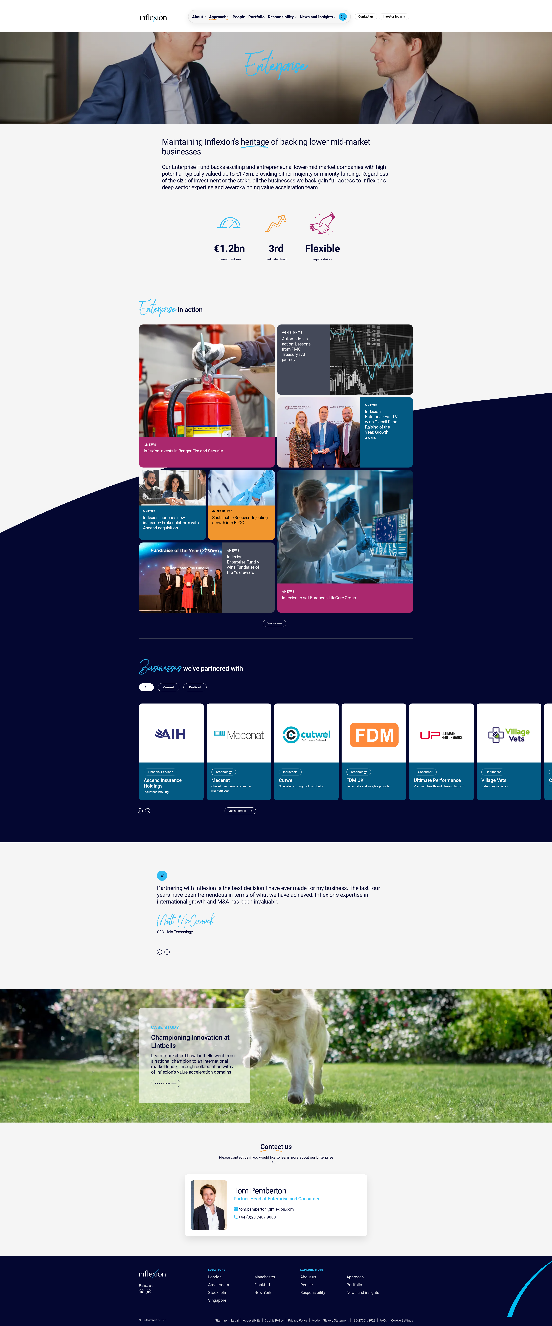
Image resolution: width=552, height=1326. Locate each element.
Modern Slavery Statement (330, 1320)
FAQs (383, 1320)
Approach (218, 17)
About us (308, 1277)
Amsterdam (218, 1284)
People (239, 17)
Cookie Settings (402, 1320)
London (215, 1277)
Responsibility (281, 17)
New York (262, 1292)
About (197, 17)
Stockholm (217, 1292)
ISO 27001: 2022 (364, 1320)
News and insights (316, 17)
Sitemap (221, 1320)
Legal (235, 1320)
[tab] (168, 687)
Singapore (217, 1300)
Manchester (264, 1277)
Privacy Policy (297, 1320)
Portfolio (256, 17)
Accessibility (251, 1320)
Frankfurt (262, 1284)
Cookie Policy (274, 1320)
